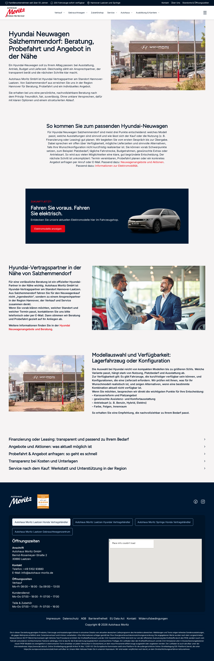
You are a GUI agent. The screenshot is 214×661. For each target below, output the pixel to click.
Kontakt (165, 3)
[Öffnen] (205, 13)
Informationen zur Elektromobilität (116, 165)
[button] (107, 439)
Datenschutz (71, 618)
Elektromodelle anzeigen (47, 228)
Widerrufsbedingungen (153, 618)
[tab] (41, 522)
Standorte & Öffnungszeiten (195, 3)
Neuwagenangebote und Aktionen (142, 162)
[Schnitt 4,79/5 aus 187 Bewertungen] (43, 501)
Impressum (53, 618)
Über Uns (175, 3)
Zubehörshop (97, 12)
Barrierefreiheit (98, 618)
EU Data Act (117, 618)
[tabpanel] (107, 574)
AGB (83, 618)
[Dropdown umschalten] (64, 13)
